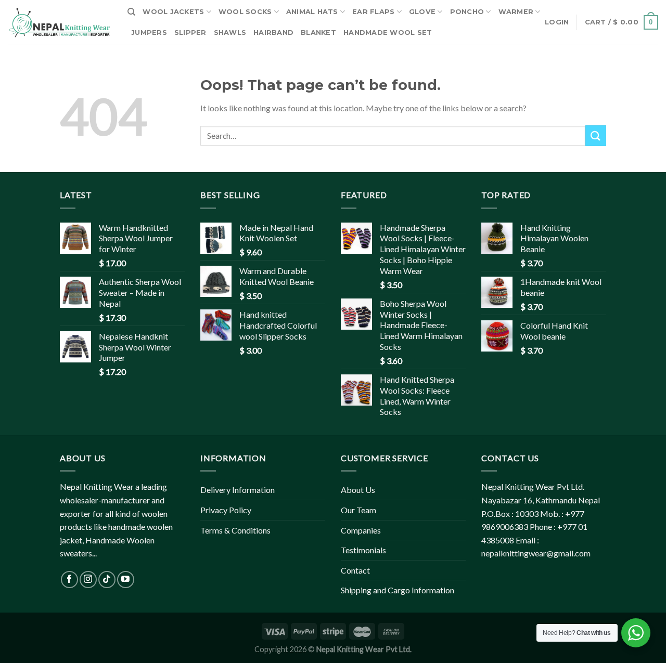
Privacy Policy (225, 510)
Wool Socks (245, 12)
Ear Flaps (373, 12)
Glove (422, 12)
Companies (361, 530)
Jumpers (149, 32)
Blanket (318, 32)
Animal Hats (312, 12)
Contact (355, 570)
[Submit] (595, 135)
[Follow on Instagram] (88, 579)
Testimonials (363, 550)
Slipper (190, 32)
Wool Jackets (173, 12)
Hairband (273, 32)
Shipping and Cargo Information (397, 590)
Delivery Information (237, 490)
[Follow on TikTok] (107, 579)
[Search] (131, 12)
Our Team (358, 510)
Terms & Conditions (235, 530)
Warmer (516, 12)
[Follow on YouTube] (125, 579)
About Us (358, 490)
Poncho (467, 12)
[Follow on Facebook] (69, 579)
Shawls (230, 32)
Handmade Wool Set (387, 32)
